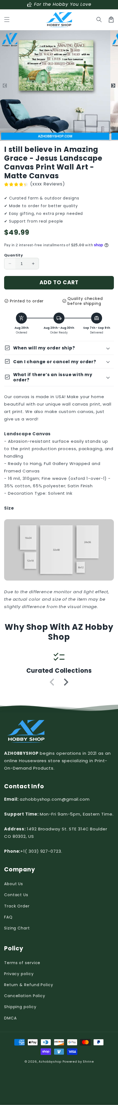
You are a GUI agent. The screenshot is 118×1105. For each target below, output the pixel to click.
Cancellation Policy (24, 996)
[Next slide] (65, 682)
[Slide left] (5, 86)
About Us (13, 884)
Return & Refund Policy (28, 985)
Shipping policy (20, 1007)
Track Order (17, 906)
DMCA (10, 1018)
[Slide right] (113, 86)
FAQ (8, 917)
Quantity (13, 255)
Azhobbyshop (50, 1061)
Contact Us (16, 895)
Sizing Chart (17, 928)
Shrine (88, 1061)
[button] (7, 19)
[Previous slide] (52, 682)
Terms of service (22, 962)
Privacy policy (19, 974)
